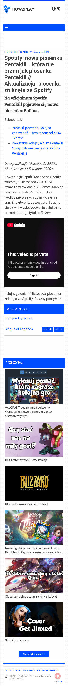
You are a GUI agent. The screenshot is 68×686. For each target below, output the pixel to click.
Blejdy (60, 681)
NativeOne (34, 646)
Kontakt (10, 670)
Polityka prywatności (48, 670)
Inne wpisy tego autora (18, 318)
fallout (58, 329)
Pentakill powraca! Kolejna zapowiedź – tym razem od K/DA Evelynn (36, 133)
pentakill (47, 329)
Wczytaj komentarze (34, 654)
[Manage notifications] (58, 676)
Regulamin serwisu (25, 670)
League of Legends (16, 52)
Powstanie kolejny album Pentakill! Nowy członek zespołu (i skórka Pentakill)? (38, 148)
